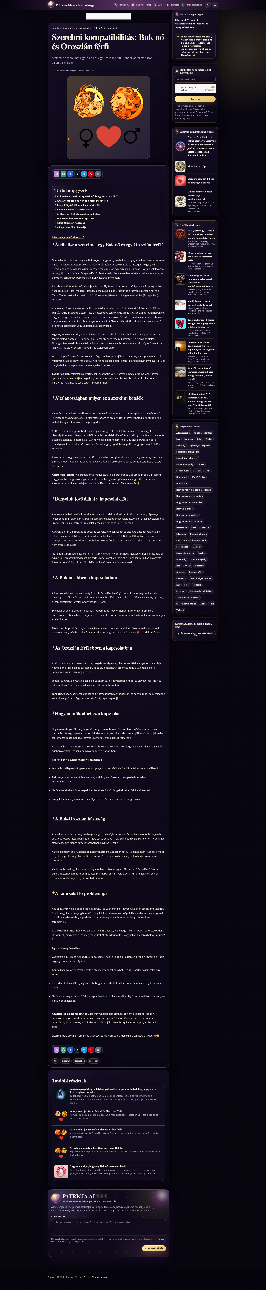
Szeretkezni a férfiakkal (187, 597)
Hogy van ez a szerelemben (189, 496)
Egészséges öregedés (200, 445)
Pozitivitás (181, 578)
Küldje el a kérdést (153, 1248)
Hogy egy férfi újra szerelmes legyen (194, 489)
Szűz (212, 603)
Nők (178, 565)
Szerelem (93, 1061)
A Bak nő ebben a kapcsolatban (74, 209)
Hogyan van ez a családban (189, 521)
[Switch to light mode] (208, 5)
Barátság (188, 439)
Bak (65, 28)
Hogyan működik (184, 508)
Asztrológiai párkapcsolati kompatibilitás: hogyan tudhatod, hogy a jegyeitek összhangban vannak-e (113, 1090)
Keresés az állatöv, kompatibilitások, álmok (195, 634)
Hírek (207, 470)
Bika (199, 439)
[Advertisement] (108, 16)
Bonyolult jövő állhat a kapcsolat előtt (78, 205)
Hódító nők (181, 483)
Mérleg (201, 553)
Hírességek (181, 477)
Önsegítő (199, 565)
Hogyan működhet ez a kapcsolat (75, 218)
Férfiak (200, 464)
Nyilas (188, 565)
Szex (203, 603)
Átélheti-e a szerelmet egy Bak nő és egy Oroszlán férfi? (87, 196)
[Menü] (215, 5)
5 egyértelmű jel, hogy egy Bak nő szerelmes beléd (98, 1166)
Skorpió (197, 584)
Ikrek (193, 527)
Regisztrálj (195, 99)
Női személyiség (198, 559)
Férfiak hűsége (183, 470)
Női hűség (181, 559)
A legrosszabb (183, 432)
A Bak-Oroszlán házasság (71, 222)
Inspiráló (205, 527)
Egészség (180, 445)
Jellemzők (181, 534)
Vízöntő (180, 610)
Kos (178, 540)
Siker (186, 584)
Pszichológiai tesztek (201, 578)
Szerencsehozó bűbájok (201, 591)
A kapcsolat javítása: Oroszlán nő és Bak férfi (96, 1129)
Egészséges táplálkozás (187, 451)
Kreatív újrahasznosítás (195, 540)
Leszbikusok (182, 546)
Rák (178, 584)
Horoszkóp (79, 1061)
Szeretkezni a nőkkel (186, 603)
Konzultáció (58, 1216)
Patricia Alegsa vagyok (192, 14)
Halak (197, 470)
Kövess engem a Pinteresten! (68, 237)
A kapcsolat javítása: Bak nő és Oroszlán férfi (96, 1111)
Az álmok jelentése (203, 432)
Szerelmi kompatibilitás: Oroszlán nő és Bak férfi (97, 1148)
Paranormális (195, 572)
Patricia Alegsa (68, 70)
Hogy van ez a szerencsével (189, 502)
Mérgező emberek (185, 553)
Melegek (197, 546)
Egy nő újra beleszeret (187, 458)
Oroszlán (66, 1061)
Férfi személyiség (184, 464)
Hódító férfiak (198, 477)
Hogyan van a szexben (187, 515)
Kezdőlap (56, 28)
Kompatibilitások (198, 534)
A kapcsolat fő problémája (71, 227)
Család (209, 439)
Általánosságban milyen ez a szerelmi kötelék (82, 200)
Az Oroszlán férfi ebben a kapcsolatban (79, 214)
